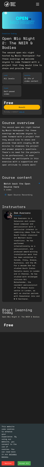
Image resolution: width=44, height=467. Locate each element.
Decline (8, 463)
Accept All (24, 463)
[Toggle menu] (37, 4)
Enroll (22, 107)
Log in (21, 112)
